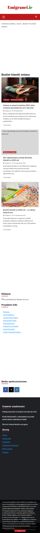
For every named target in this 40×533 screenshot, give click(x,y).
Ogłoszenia (6, 438)
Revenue (6, 312)
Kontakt (5, 452)
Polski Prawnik (9, 329)
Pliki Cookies (7, 449)
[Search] (36, 17)
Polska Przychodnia (10, 326)
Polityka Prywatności (10, 445)
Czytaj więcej (7, 125)
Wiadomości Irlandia (17, 99)
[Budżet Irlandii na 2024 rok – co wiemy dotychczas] (20, 194)
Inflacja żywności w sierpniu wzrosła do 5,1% (19, 412)
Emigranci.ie (8, 111)
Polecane (6, 99)
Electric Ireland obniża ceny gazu (15, 424)
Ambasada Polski (9, 320)
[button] (3, 17)
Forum (4, 435)
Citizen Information (10, 318)
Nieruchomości (9, 323)
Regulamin (6, 442)
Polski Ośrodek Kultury (12, 332)
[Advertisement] (20, 50)
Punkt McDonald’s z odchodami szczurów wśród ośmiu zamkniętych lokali (18, 418)
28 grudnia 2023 (18, 111)
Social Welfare (8, 315)
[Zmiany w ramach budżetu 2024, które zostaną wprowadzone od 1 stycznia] (20, 90)
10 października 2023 (20, 163)
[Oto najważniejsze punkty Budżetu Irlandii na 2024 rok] (20, 142)
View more (18, 528)
